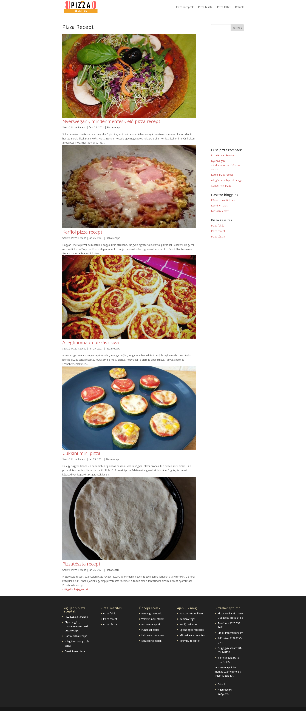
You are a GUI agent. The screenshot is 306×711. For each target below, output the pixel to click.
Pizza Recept (78, 127)
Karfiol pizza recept (82, 232)
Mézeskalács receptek (192, 635)
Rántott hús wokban (191, 613)
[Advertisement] (227, 90)
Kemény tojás (188, 619)
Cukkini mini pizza (81, 453)
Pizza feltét (224, 7)
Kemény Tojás (219, 205)
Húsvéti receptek (150, 624)
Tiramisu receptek (190, 640)
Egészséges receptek (192, 629)
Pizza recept (114, 127)
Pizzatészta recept (81, 564)
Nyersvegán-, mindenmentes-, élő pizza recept (111, 121)
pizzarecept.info (227, 667)
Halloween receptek (152, 635)
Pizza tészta (205, 7)
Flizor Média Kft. (227, 613)
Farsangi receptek (151, 613)
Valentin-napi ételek (152, 619)
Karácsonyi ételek (151, 640)
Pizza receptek (185, 7)
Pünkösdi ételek (150, 629)
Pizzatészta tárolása (222, 155)
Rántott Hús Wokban (223, 200)
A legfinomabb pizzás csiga (90, 342)
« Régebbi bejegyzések (75, 589)
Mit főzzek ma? (219, 211)
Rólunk (239, 7)
